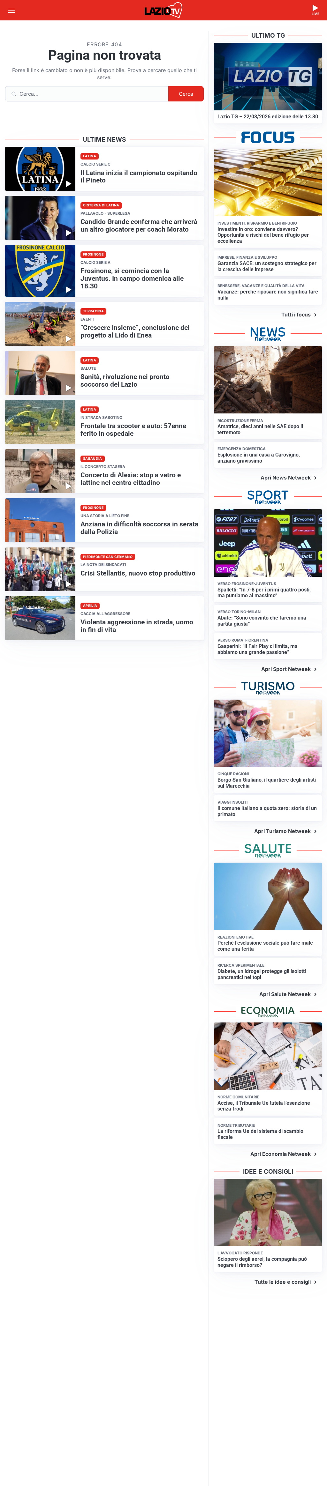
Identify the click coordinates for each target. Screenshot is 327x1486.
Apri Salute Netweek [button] (285, 994)
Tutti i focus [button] (296, 314)
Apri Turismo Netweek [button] (282, 831)
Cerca (186, 94)
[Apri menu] (11, 10)
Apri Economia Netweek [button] (280, 1154)
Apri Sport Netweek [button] (286, 669)
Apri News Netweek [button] (286, 477)
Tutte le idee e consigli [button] (283, 1282)
